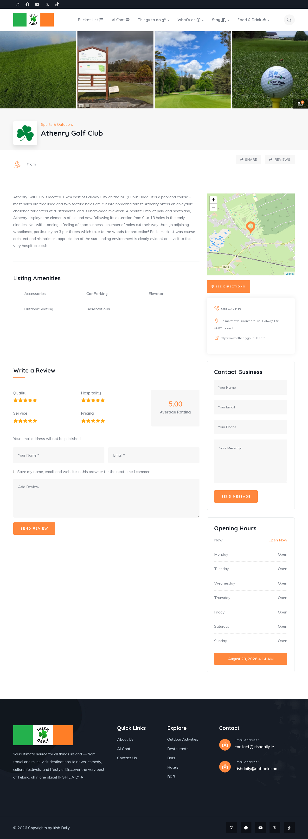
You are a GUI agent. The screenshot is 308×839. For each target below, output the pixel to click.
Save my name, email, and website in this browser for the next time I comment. (85, 471)
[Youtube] (37, 4)
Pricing (87, 413)
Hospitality (91, 393)
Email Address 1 (247, 740)
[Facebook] (27, 4)
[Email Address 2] (225, 766)
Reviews (282, 159)
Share (251, 159)
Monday (221, 554)
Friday (219, 612)
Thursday (222, 597)
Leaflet (290, 273)
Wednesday (224, 583)
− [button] (213, 207)
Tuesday (221, 568)
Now (218, 540)
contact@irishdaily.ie (254, 746)
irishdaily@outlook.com (257, 768)
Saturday (222, 626)
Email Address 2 (247, 762)
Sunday (220, 640)
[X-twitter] (47, 4)
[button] (299, 70)
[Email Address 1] (225, 745)
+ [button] (213, 200)
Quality (19, 393)
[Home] (33, 20)
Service (20, 413)
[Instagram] (17, 4)
